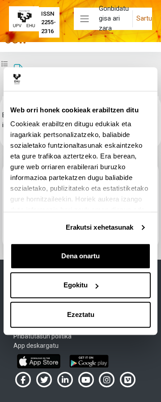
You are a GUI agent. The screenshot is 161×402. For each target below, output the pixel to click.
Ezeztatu (80, 314)
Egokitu (76, 285)
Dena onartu (80, 256)
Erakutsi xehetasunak (100, 227)
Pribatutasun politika (42, 336)
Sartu (144, 18)
